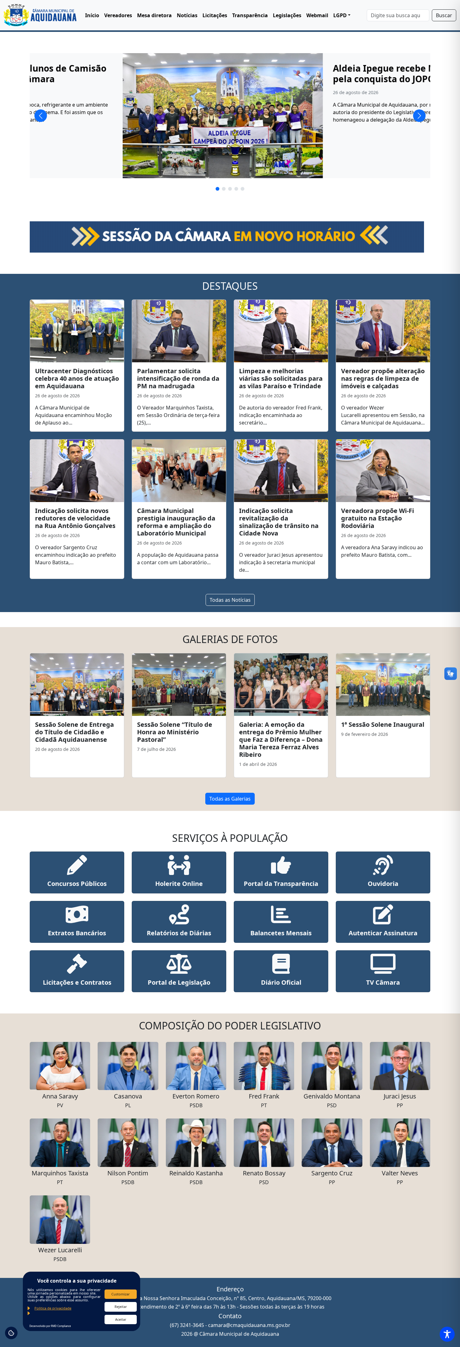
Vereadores (118, 15)
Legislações (287, 15)
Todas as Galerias (230, 798)
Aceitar (120, 1319)
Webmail (317, 15)
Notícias (187, 15)
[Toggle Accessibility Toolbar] (447, 1334)
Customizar (120, 1294)
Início (92, 15)
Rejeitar (121, 1306)
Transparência (250, 15)
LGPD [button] (340, 15)
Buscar (444, 15)
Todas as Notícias (230, 599)
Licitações (214, 15)
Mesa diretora (154, 15)
